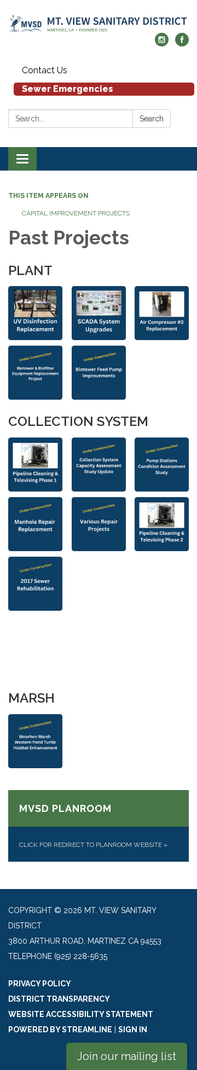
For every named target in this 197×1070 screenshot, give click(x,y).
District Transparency (59, 999)
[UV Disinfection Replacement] (35, 313)
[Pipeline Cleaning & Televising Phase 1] (35, 464)
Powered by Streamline (60, 1029)
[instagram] (162, 43)
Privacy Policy (39, 983)
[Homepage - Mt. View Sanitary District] (98, 22)
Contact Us (44, 70)
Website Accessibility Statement (80, 1014)
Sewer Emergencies (67, 89)
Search (152, 118)
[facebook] (182, 43)
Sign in (132, 1029)
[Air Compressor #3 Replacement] (162, 313)
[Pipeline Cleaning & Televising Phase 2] (162, 524)
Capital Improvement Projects (76, 213)
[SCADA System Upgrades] (99, 313)
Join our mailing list (126, 1056)
